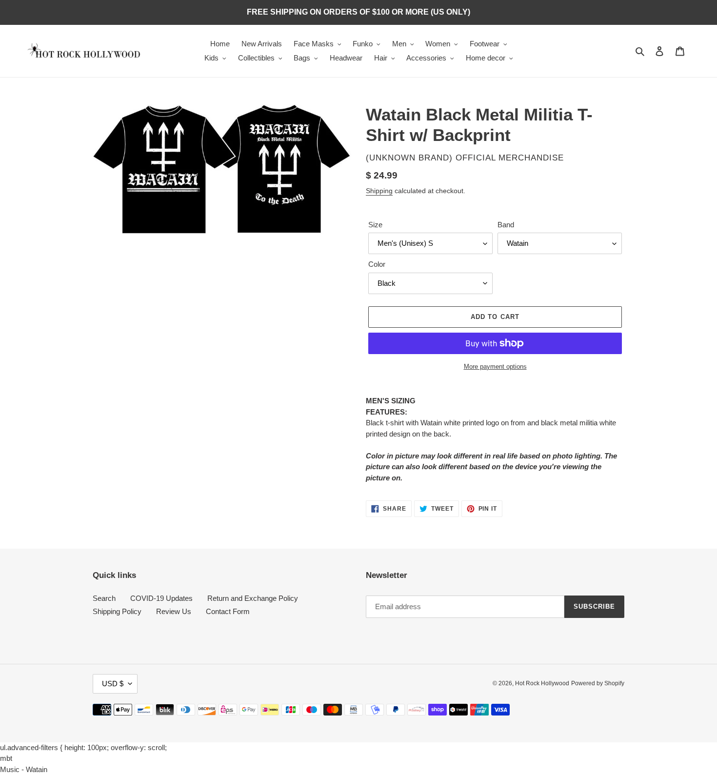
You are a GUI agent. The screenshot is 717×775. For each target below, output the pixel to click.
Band (506, 224)
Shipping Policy (117, 611)
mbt (6, 758)
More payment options (495, 366)
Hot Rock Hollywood (542, 683)
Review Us (173, 611)
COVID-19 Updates (161, 598)
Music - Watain (23, 769)
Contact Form (228, 611)
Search (104, 598)
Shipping (379, 191)
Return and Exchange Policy (252, 598)
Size (375, 224)
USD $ (112, 683)
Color (376, 264)
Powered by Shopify (597, 683)
